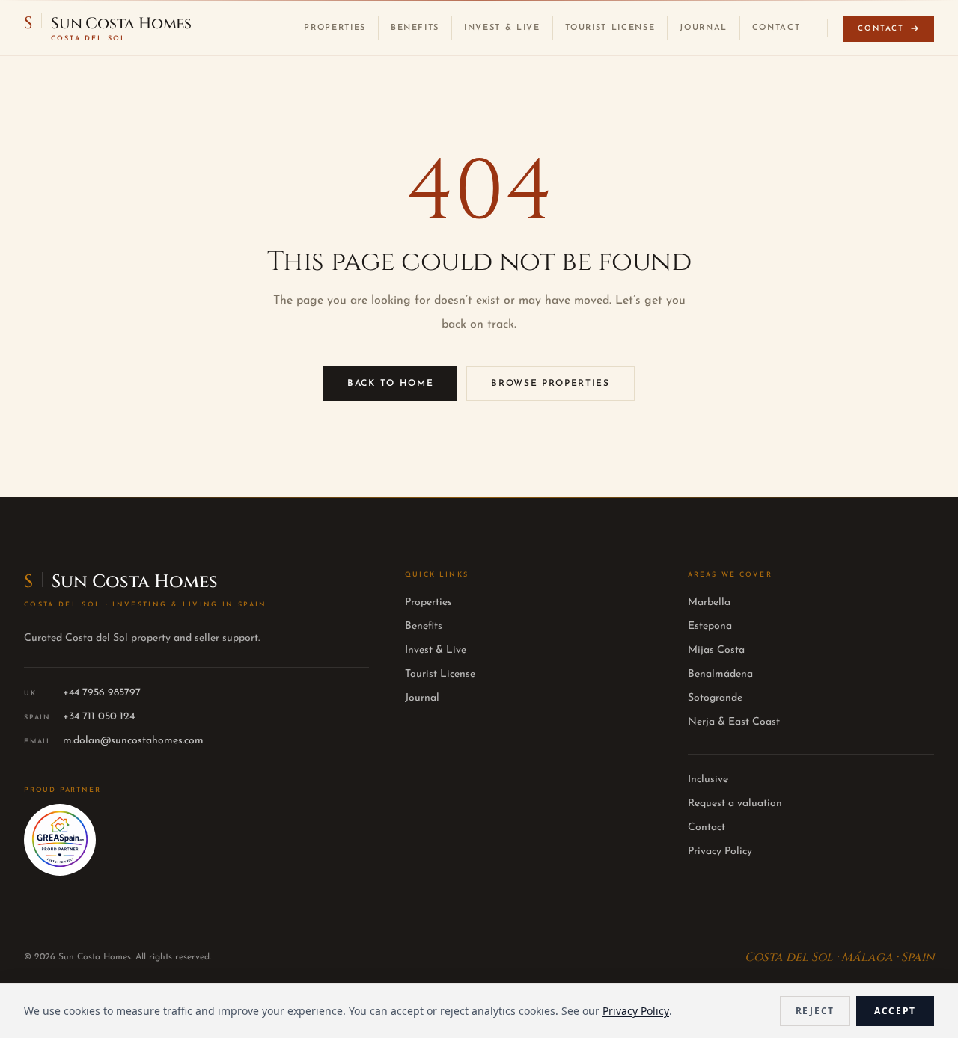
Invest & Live (502, 28)
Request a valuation (735, 803)
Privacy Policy (720, 851)
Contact (776, 28)
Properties (335, 28)
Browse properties (550, 383)
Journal (703, 28)
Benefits (415, 28)
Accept (895, 1010)
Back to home (390, 383)
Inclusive (708, 779)
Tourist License (610, 28)
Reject (815, 1010)
